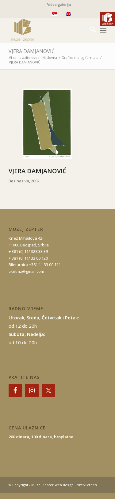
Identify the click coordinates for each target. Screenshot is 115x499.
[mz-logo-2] (48, 30)
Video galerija (59, 4)
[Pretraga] (90, 30)
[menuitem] (59, 4)
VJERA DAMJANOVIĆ (32, 51)
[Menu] (103, 30)
